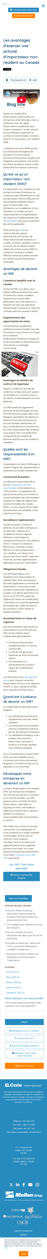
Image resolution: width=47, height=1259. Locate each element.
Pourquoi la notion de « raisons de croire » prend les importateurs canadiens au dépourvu (23, 946)
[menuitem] (23, 1230)
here (6, 1248)
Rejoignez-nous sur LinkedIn (25, 1030)
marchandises (10, 220)
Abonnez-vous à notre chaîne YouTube (25, 1054)
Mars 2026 (13, 977)
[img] (30, 80)
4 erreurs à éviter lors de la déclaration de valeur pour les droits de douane (24, 935)
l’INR (22, 230)
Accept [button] (23, 1254)
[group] (21, 80)
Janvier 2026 (13, 987)
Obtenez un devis (24, 15)
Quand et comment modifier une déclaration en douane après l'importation (23, 957)
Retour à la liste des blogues (22, 876)
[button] (7, 80)
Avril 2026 (12, 972)
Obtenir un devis (25, 1065)
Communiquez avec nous (24, 10)
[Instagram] (37, 1185)
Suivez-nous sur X (25, 1038)
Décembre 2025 (15, 992)
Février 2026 (13, 982)
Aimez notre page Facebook (25, 1045)
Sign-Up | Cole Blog (18, 898)
